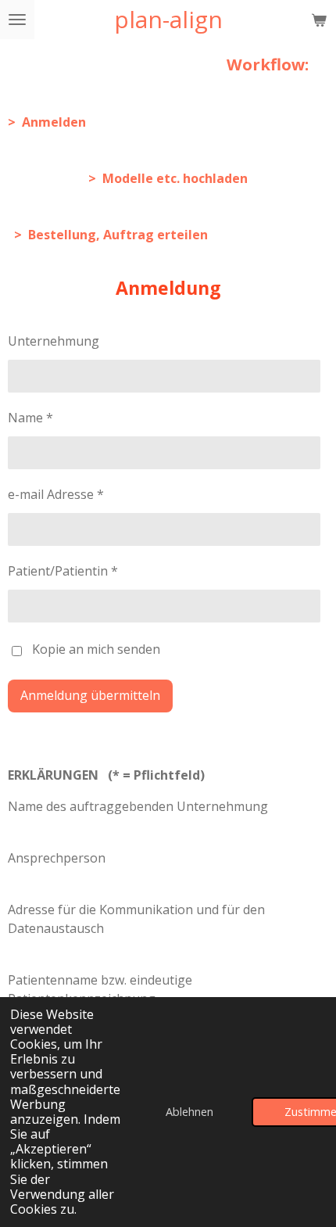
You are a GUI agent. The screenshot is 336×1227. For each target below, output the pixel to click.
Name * (30, 417)
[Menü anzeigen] (17, 19)
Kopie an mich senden (96, 649)
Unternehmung (53, 341)
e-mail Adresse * (56, 494)
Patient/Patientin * (63, 570)
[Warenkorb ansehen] (319, 19)
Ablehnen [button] (189, 1111)
